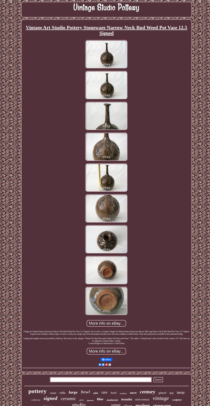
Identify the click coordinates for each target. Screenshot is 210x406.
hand (113, 392)
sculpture (177, 399)
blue (100, 399)
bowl (85, 391)
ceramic (68, 398)
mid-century (142, 399)
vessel (53, 393)
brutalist (126, 399)
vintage (161, 398)
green (81, 400)
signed (50, 398)
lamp (181, 392)
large (73, 392)
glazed (162, 392)
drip (171, 393)
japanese (90, 400)
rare (104, 392)
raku (62, 392)
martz (133, 392)
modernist (112, 400)
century (147, 391)
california (35, 400)
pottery (37, 391)
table (95, 393)
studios (123, 394)
